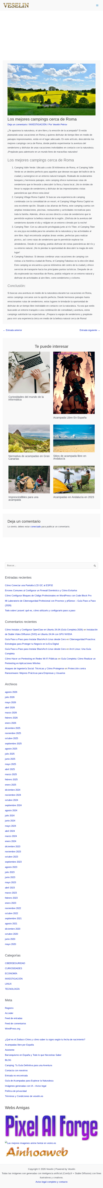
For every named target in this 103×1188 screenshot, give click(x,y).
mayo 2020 (10, 944)
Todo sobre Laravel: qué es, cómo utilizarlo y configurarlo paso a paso (40, 610)
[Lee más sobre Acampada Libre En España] (74, 382)
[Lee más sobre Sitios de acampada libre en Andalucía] (74, 438)
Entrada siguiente (90, 330)
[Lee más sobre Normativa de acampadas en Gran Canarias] (29, 438)
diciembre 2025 (12, 728)
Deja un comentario (17, 124)
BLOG (8, 1060)
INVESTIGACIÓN (38, 124)
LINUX (8, 984)
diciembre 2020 (12, 929)
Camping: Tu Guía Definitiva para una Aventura (28, 1065)
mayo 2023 (10, 882)
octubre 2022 (11, 913)
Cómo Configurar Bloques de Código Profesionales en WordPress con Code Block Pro (48, 595)
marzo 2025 (11, 774)
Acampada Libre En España (70, 417)
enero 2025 (10, 784)
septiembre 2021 (13, 918)
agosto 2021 (11, 923)
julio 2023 (9, 872)
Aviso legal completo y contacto (51, 1182)
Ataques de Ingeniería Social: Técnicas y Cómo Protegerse (34, 668)
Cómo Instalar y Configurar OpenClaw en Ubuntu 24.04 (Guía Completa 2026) (44, 629)
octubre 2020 (11, 934)
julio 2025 (9, 754)
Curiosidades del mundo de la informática (26, 398)
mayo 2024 (10, 826)
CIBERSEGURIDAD (15, 963)
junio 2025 (10, 759)
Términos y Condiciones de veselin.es (24, 1096)
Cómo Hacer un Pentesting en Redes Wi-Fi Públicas (31, 658)
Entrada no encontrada (16, 1075)
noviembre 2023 (13, 851)
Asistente (9, 1050)
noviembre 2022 (13, 908)
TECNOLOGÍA (12, 989)
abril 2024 (10, 831)
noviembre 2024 (13, 795)
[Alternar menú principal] (97, 5)
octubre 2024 (11, 800)
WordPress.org (12, 1028)
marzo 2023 (11, 893)
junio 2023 (10, 877)
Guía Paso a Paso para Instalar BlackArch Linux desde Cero (35, 639)
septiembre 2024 (13, 805)
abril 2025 (10, 769)
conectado (35, 526)
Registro (9, 1008)
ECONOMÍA (11, 973)
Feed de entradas (13, 1018)
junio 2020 (10, 939)
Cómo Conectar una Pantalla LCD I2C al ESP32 (29, 585)
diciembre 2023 (12, 846)
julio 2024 (9, 815)
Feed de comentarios (15, 1023)
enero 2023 (10, 903)
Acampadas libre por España (19, 1045)
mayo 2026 (10, 702)
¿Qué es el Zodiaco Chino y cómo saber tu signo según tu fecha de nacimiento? (45, 1039)
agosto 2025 (11, 748)
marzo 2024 (11, 836)
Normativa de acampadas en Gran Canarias (29, 457)
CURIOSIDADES (13, 968)
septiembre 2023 (13, 862)
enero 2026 (10, 723)
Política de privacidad (16, 1091)
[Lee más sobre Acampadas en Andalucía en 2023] (74, 479)
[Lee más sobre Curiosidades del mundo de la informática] (29, 372)
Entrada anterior (12, 330)
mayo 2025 (10, 764)
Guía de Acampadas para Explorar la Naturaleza (29, 1080)
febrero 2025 (11, 779)
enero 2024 (10, 841)
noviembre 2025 (13, 733)
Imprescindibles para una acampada (23, 498)
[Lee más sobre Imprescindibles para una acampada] (29, 479)
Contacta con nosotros (16, 1070)
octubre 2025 (11, 738)
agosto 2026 (11, 692)
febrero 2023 (11, 898)
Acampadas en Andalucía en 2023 (73, 497)
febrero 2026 (11, 717)
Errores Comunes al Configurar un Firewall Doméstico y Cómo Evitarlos (41, 590)
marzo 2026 (11, 712)
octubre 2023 (11, 856)
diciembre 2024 (12, 790)
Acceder (9, 1013)
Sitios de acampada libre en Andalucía (69, 457)
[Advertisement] (51, 31)
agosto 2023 (11, 867)
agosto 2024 (11, 810)
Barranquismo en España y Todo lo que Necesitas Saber (33, 1055)
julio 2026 (9, 697)
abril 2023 (10, 887)
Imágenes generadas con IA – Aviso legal (25, 1086)
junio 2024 (10, 820)
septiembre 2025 (13, 743)
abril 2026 (10, 707)
